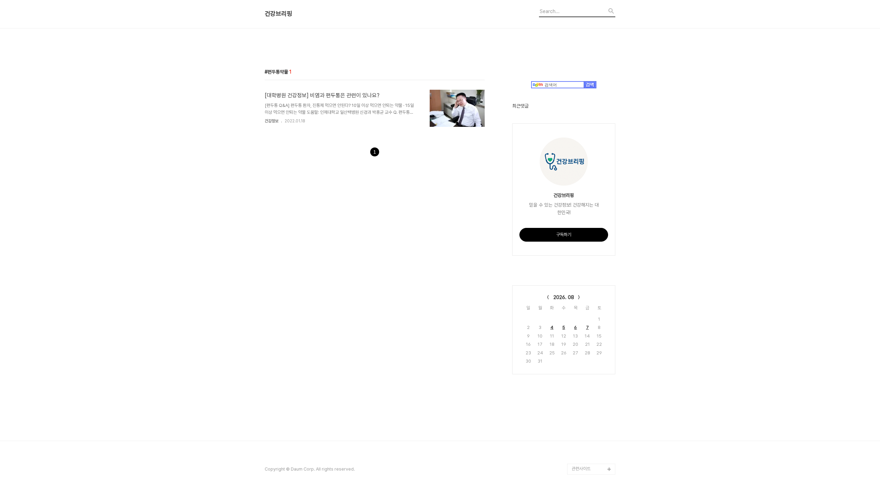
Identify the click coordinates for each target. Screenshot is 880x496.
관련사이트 (581, 468)
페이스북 (579, 447)
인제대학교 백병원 (587, 381)
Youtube (580, 403)
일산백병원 (581, 392)
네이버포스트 (583, 436)
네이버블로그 (583, 425)
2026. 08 (563, 297)
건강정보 (271, 121)
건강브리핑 (278, 13)
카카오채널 (581, 458)
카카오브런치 (583, 414)
